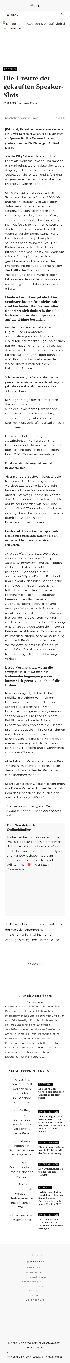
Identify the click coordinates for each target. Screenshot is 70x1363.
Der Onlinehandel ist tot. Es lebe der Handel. (50, 1171)
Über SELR (35, 1267)
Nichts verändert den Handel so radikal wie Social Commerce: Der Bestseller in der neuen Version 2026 (51, 1198)
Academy (45, 1187)
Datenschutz (35, 1299)
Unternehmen (48, 1112)
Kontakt (35, 1290)
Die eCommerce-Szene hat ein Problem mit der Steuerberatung (51, 1150)
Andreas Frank (28, 103)
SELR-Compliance (35, 1281)
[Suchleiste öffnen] (62, 14)
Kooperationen (35, 1277)
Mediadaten (35, 1272)
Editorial (10, 69)
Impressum (35, 1286)
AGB (35, 1295)
